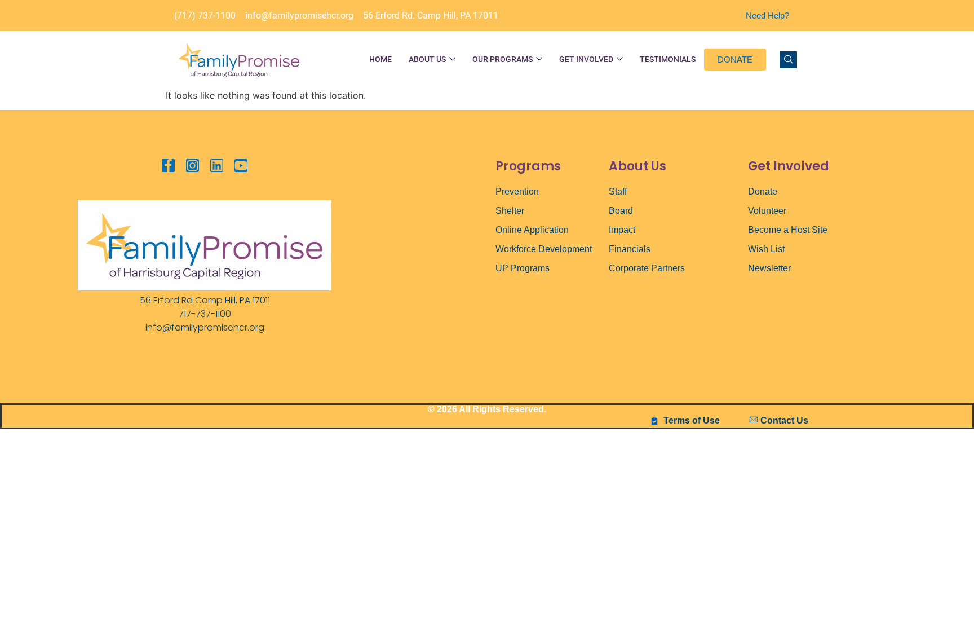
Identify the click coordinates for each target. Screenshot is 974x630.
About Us (427, 59)
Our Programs (502, 59)
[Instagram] (192, 165)
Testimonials (668, 59)
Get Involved (586, 59)
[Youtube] (240, 165)
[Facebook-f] (168, 165)
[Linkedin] (216, 165)
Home (380, 59)
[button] (788, 59)
